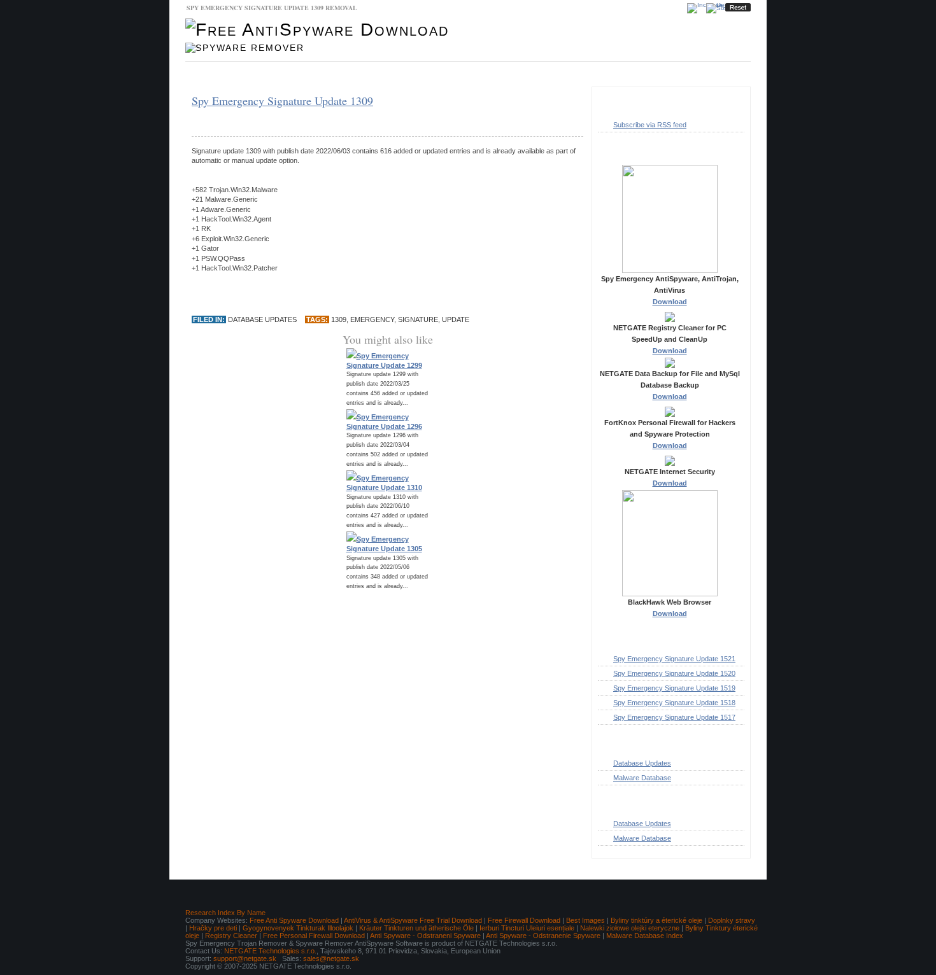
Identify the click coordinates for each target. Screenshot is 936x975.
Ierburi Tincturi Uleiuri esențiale (526, 928)
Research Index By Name (225, 912)
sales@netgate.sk (331, 958)
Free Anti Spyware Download (294, 920)
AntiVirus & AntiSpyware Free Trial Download (413, 920)
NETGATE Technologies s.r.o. (270, 951)
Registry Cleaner (231, 935)
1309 (338, 319)
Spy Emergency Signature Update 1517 (674, 717)
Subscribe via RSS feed (649, 125)
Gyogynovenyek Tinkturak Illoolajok (298, 928)
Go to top (725, 871)
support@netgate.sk (244, 958)
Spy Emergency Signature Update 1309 (282, 100)
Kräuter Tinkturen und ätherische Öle (416, 928)
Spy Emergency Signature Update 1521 (674, 659)
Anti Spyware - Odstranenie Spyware (543, 935)
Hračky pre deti (213, 928)
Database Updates (299, 74)
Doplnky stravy (731, 920)
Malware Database (223, 74)
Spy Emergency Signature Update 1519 (674, 688)
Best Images (585, 920)
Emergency (372, 319)
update (455, 319)
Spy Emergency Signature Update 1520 (674, 673)
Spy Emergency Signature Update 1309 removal (272, 7)
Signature (418, 319)
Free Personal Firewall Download (314, 935)
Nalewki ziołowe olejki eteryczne (629, 928)
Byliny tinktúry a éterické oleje (656, 920)
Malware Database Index (644, 935)
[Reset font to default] (738, 7)
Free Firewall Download (524, 920)
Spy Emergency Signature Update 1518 (674, 702)
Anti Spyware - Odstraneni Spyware (425, 935)
